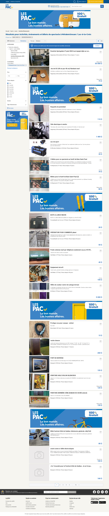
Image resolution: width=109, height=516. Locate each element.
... (72, 484)
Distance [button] (38, 41)
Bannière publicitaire (50, 506)
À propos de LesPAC (10, 501)
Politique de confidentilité (11, 506)
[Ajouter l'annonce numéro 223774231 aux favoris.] (100, 467)
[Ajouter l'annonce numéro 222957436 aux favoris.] (100, 178)
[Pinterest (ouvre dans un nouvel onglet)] (98, 493)
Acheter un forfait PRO (50, 501)
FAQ (6, 503)
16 (75, 484)
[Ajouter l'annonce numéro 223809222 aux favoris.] (100, 450)
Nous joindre (8, 504)
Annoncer (28, 501)
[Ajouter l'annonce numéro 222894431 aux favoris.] (100, 125)
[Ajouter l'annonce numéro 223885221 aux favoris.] (100, 269)
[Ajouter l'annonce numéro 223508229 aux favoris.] (100, 234)
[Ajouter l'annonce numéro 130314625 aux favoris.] (100, 394)
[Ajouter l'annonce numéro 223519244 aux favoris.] (100, 216)
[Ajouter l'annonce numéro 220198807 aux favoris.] (100, 70)
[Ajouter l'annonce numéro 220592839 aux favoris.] (100, 324)
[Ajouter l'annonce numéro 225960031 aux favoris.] (100, 342)
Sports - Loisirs (13, 31)
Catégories (10, 44)
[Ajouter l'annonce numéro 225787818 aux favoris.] (100, 251)
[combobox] (85, 6)
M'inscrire (71, 492)
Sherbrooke (72, 506)
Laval (70, 504)
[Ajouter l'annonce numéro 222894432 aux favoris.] (100, 108)
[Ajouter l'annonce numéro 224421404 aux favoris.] (100, 432)
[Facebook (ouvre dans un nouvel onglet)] (94, 493)
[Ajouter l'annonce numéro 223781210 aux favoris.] (100, 286)
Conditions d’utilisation (31, 508)
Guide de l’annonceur (50, 503)
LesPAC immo (29, 503)
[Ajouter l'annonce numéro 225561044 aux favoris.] (100, 52)
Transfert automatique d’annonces (53, 504)
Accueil (7, 31)
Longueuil (71, 503)
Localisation (10, 61)
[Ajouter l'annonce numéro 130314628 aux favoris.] (100, 359)
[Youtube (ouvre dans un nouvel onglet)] (106, 493)
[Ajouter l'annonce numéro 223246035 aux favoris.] (100, 160)
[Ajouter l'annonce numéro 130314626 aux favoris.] (100, 377)
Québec (71, 501)
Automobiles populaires (31, 504)
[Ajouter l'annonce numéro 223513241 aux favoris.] (100, 143)
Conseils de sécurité (30, 506)
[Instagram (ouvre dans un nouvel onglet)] (102, 493)
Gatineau (71, 508)
